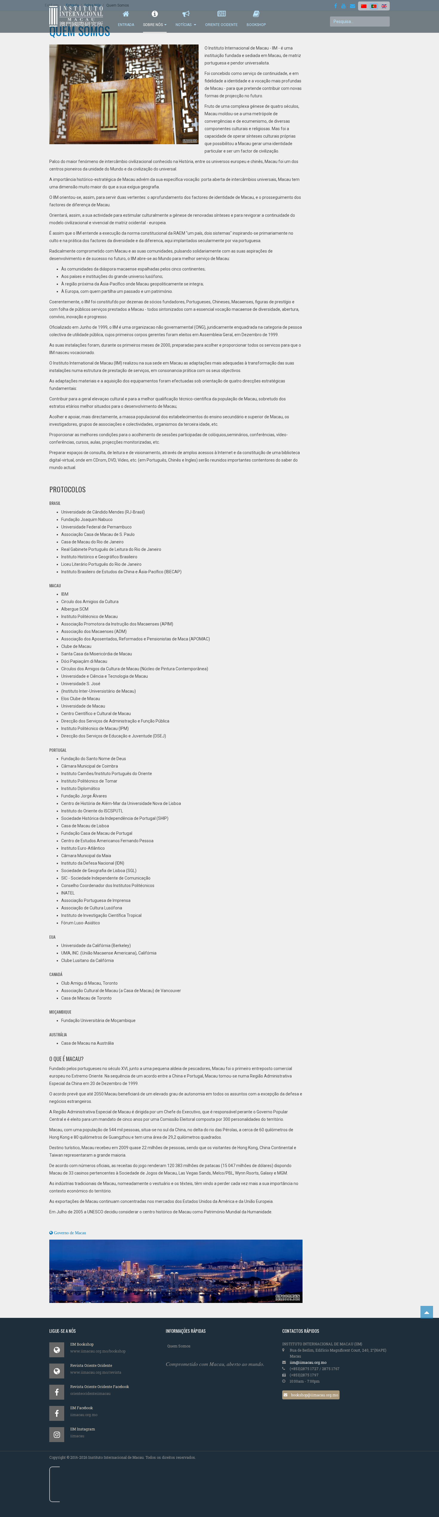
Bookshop (256, 25)
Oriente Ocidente (221, 25)
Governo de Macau (69, 1233)
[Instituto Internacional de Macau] (79, 16)
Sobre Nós (153, 25)
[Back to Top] (426, 1312)
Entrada (126, 25)
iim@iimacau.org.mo (308, 1362)
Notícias (184, 25)
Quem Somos (179, 1346)
